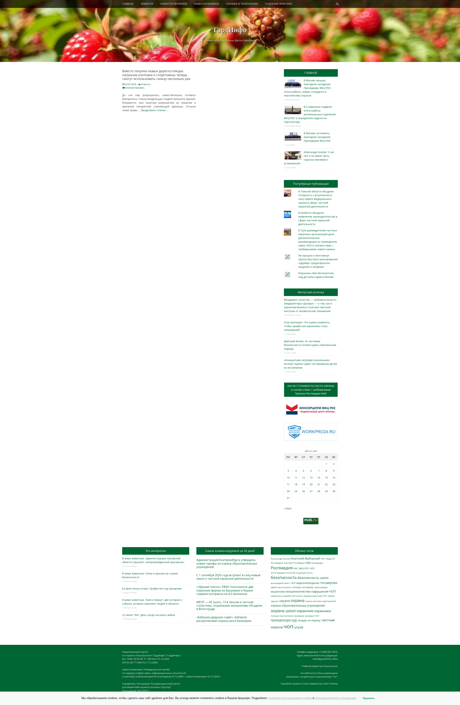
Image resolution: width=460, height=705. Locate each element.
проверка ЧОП (312, 615)
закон (274, 587)
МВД (308, 562)
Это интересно (156, 551)
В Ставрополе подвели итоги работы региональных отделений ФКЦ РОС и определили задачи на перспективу (310, 114)
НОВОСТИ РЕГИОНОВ (173, 3)
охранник (304, 610)
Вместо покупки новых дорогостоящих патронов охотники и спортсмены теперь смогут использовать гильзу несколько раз (156, 75)
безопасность (284, 577)
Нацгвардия (317, 562)
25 (296, 491)
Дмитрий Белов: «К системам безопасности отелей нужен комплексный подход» (310, 344)
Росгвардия (282, 567)
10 (288, 477)
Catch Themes (330, 683)
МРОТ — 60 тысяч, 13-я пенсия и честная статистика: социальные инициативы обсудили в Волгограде (229, 605)
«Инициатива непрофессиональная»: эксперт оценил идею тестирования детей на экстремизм (310, 363)
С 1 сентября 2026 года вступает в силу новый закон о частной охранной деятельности (228, 577)
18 (296, 484)
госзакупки (328, 583)
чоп (288, 626)
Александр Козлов (280, 558)
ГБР (322, 558)
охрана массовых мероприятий (320, 601)
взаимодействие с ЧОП (283, 583)
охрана (297, 600)
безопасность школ (313, 577)
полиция (275, 615)
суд (294, 620)
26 (303, 491)
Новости (145, 84)
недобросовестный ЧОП (315, 596)
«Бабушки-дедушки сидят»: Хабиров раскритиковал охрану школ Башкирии (223, 619)
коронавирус (321, 587)
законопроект (285, 587)
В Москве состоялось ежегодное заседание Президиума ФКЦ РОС (317, 136)
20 (311, 484)
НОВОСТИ (147, 3)
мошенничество (298, 591)
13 (311, 477)
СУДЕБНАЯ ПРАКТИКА (278, 3)
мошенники (278, 591)
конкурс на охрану (302, 587)
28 (318, 491)
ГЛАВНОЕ (128, 3)
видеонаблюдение (307, 583)
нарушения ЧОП (323, 591)
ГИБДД (328, 558)
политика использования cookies (290, 698)
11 (296, 477)
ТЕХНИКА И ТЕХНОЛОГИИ (242, 3)
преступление (286, 615)
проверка (299, 615)
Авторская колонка (311, 292)
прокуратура (281, 620)
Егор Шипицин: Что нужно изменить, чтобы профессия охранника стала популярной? (307, 326)
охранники (322, 611)
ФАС (295, 568)
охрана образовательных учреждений (298, 605)
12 (303, 477)
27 (311, 491)
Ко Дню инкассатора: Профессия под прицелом (151, 588)
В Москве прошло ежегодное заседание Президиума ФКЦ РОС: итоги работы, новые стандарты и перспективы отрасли (308, 88)
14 (318, 477)
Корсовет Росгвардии (294, 563)
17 (288, 484)
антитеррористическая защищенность (292, 572)
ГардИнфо (230, 29)
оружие (284, 601)
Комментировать (135, 87)
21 (318, 484)
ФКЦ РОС (304, 568)
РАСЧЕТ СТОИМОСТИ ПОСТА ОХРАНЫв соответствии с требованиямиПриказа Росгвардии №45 (311, 389)
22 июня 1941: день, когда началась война (148, 615)
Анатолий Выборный (305, 558)
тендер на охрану (309, 620)
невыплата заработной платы (287, 595)
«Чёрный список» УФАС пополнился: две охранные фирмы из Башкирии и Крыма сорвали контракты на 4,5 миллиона (224, 590)
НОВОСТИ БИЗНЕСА (206, 3)
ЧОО (312, 568)
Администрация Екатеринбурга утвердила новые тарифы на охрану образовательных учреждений (226, 563)
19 (303, 484)
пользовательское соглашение (335, 698)
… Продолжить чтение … (153, 110)
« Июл (287, 508)
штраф (298, 627)
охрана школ (283, 610)
